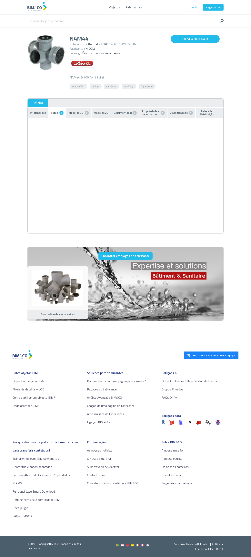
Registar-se (213, 7)
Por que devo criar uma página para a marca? (116, 381)
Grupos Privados (172, 389)
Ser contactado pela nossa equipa (214, 355)
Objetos (114, 7)
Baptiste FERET (99, 44)
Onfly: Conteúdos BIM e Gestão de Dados (189, 381)
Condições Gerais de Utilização (191, 544)
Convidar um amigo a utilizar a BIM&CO (112, 483)
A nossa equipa (172, 458)
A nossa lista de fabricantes (105, 414)
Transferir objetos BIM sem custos (36, 458)
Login (194, 7)
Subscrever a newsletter (103, 466)
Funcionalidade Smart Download (34, 491)
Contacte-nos (96, 475)
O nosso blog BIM (99, 458)
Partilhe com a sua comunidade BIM (36, 499)
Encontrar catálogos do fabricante (125, 255)
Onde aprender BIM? (26, 405)
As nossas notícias (99, 450)
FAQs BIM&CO (22, 516)
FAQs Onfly (169, 397)
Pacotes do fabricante (102, 389)
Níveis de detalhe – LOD (29, 389)
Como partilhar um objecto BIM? (34, 397)
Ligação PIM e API (99, 422)
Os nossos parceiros (175, 466)
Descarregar (195, 39)
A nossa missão (172, 450)
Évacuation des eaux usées (101, 53)
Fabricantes (134, 7)
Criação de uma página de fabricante (111, 405)
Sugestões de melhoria (177, 483)
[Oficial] (38, 103)
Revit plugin (20, 508)
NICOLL (90, 48)
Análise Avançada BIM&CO (104, 397)
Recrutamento (171, 475)
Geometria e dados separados (32, 466)
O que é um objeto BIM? (29, 381)
